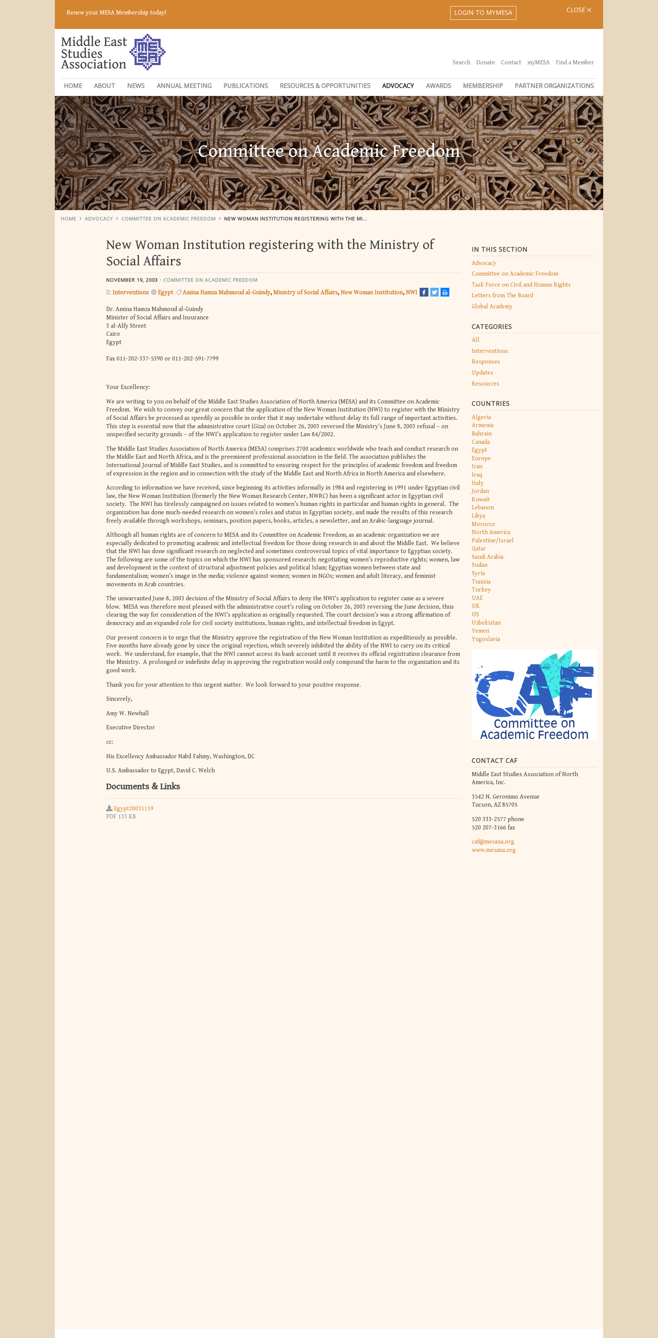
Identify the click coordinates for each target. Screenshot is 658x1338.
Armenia (483, 425)
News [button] (136, 85)
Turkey (481, 589)
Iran (477, 466)
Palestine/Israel (493, 540)
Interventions (490, 351)
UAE (477, 598)
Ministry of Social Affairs (305, 292)
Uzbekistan (486, 623)
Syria (478, 573)
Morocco (483, 524)
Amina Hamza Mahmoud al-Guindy (226, 292)
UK (476, 606)
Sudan (479, 565)
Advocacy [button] (398, 85)
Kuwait (481, 499)
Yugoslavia (486, 639)
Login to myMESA (483, 12)
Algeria (481, 417)
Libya (478, 516)
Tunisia (481, 581)
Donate (485, 62)
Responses (486, 361)
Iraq (477, 474)
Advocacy (99, 218)
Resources (485, 384)
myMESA (538, 62)
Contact (511, 62)
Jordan (480, 491)
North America (491, 532)
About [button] (104, 85)
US (475, 614)
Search (461, 62)
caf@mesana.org (493, 841)
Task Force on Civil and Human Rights (521, 285)
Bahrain (482, 433)
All (475, 340)
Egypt (479, 450)
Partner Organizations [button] (554, 85)
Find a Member (575, 62)
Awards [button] (438, 85)
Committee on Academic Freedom (168, 218)
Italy (478, 483)
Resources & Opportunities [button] (325, 85)
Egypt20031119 (133, 808)
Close (577, 10)
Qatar (479, 548)
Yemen (480, 631)
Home (73, 85)
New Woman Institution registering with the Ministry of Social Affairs (328, 218)
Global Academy (492, 306)
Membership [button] (483, 85)
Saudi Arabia (487, 557)
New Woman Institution (372, 292)
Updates (482, 372)
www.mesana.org (494, 850)
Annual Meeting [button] (184, 85)
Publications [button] (246, 85)
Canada (481, 442)
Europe (481, 458)
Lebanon (483, 507)
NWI (411, 292)
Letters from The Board (502, 295)
